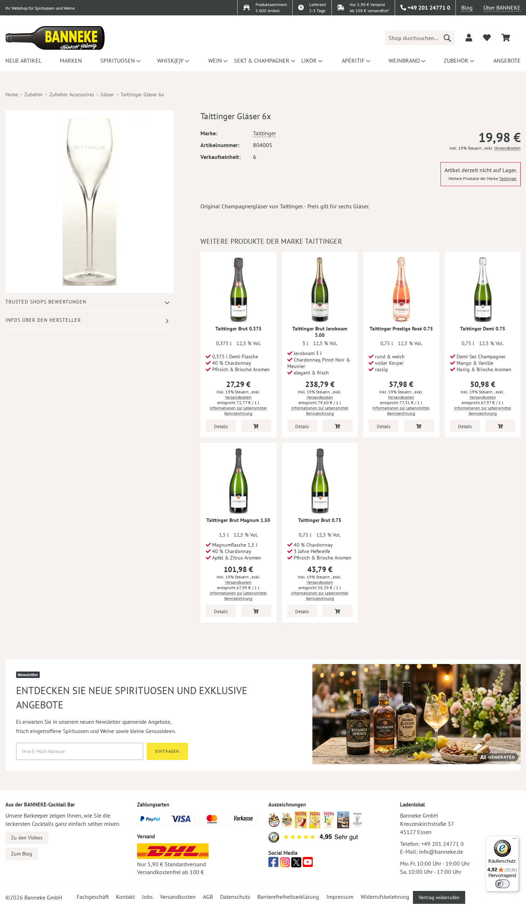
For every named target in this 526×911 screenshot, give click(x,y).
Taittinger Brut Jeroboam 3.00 (319, 331)
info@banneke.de (441, 851)
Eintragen (167, 751)
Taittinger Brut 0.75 (319, 520)
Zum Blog (21, 854)
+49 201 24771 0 (442, 843)
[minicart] (505, 38)
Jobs (147, 896)
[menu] (263, 60)
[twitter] (296, 864)
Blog (467, 7)
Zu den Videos (27, 837)
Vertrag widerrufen (439, 897)
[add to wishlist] (487, 37)
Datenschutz (235, 896)
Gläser (107, 94)
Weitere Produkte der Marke (482, 178)
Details (221, 426)
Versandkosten (507, 148)
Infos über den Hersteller (43, 320)
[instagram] (285, 864)
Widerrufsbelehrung (385, 896)
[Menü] (514, 840)
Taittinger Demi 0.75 (482, 328)
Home (11, 94)
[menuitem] (22, 60)
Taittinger (264, 133)
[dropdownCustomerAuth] (469, 37)
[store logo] (55, 38)
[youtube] (308, 864)
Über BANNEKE (502, 7)
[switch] (502, 883)
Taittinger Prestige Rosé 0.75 (401, 328)
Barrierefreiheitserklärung (288, 896)
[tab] (89, 302)
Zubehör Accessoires (71, 94)
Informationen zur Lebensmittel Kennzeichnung (238, 410)
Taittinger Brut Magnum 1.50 (238, 520)
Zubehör (33, 94)
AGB (208, 896)
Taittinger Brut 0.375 (238, 328)
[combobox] (420, 38)
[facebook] (273, 864)
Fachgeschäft (93, 896)
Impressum (340, 896)
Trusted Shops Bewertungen (45, 302)
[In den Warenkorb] (256, 426)
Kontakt (125, 896)
